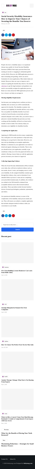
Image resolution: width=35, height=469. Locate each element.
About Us (12, 459)
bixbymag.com (28, 463)
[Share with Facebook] (2, 34)
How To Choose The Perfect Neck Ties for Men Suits (17, 345)
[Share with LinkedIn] (9, 34)
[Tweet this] (6, 34)
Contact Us (4, 459)
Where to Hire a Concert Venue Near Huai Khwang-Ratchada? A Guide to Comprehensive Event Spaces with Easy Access (17, 418)
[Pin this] (13, 34)
